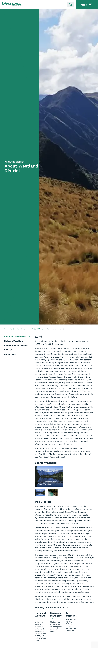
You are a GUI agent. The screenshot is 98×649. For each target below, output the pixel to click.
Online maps (10, 354)
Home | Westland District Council (16, 329)
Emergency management (16, 345)
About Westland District (16, 336)
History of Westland (13, 341)
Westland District (38, 329)
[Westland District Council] (12, 4)
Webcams (8, 350)
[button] (12, 4)
